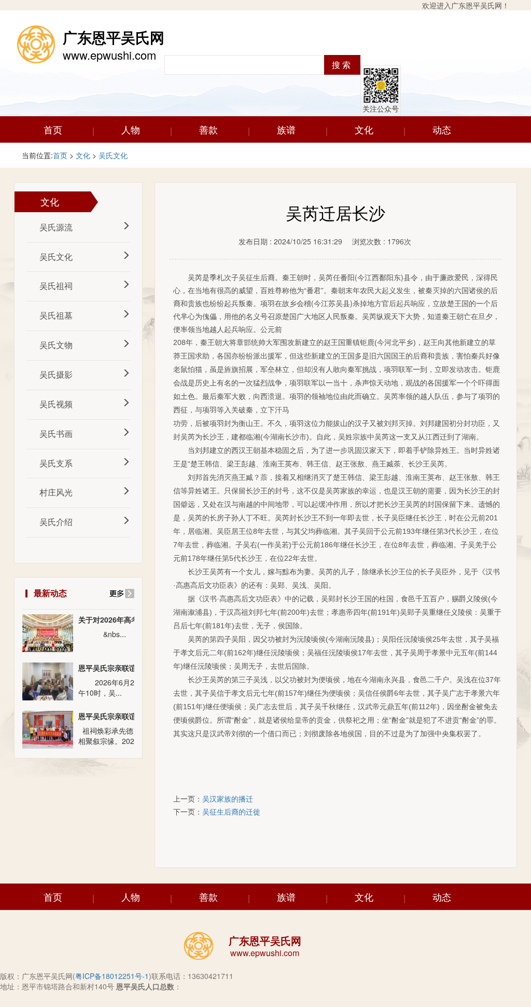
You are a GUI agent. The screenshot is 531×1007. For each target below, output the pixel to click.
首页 (53, 129)
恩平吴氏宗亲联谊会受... (117, 716)
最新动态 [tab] (50, 593)
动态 (441, 129)
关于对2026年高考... (111, 620)
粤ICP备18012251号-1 (112, 976)
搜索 (342, 65)
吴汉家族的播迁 (227, 798)
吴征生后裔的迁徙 (231, 811)
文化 (364, 129)
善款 (208, 129)
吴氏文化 (113, 155)
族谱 (286, 129)
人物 (130, 129)
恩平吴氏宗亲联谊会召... (117, 668)
